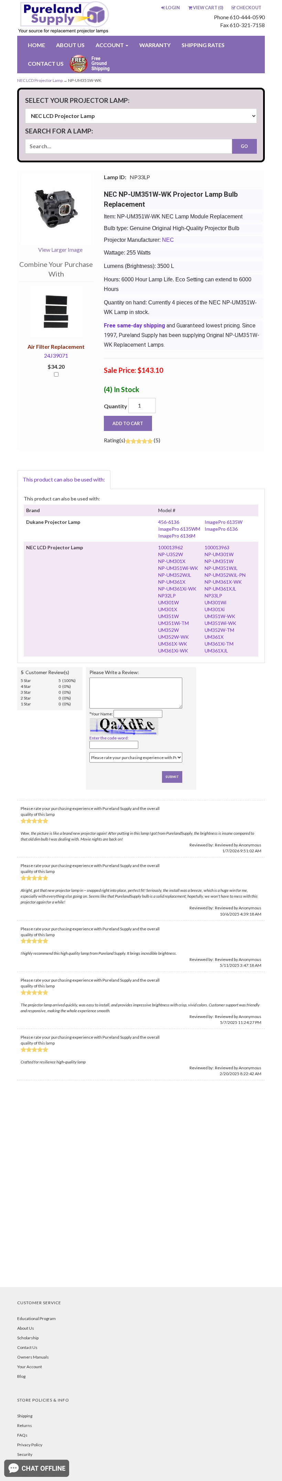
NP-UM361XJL (220, 589)
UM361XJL (216, 650)
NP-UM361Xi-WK (177, 589)
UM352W (168, 630)
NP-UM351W (219, 561)
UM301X (167, 609)
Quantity (115, 406)
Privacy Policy (29, 1444)
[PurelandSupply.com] (66, 18)
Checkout (248, 7)
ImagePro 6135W (223, 522)
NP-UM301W (219, 554)
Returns (24, 1425)
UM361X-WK (172, 644)
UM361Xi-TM (219, 644)
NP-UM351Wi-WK (178, 568)
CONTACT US (46, 63)
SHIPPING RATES (203, 45)
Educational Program (36, 1318)
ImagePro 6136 (221, 529)
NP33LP (213, 595)
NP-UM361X (171, 582)
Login (173, 7)
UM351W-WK (220, 616)
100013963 (217, 547)
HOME (36, 45)
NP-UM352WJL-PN (225, 575)
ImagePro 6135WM (179, 529)
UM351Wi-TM (173, 623)
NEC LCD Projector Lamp (40, 80)
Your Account (29, 1366)
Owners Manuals (33, 1357)
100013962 (170, 547)
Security (24, 1454)
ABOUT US (70, 45)
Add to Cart (127, 423)
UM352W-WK (173, 637)
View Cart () (208, 7)
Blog (21, 1376)
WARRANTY (155, 45)
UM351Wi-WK (220, 623)
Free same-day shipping (134, 325)
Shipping (24, 1415)
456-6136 (168, 522)
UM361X (214, 637)
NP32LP (167, 595)
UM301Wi (215, 602)
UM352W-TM (219, 630)
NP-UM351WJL (221, 568)
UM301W (168, 602)
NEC (168, 240)
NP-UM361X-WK (223, 582)
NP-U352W (170, 554)
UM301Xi (215, 609)
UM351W (168, 616)
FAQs (22, 1435)
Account (110, 45)
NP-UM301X (171, 561)
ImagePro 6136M (176, 536)
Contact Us (27, 1347)
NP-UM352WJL (174, 575)
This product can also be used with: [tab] (64, 479)
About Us (25, 1328)
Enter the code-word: (109, 737)
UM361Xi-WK (173, 650)
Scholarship (28, 1337)
